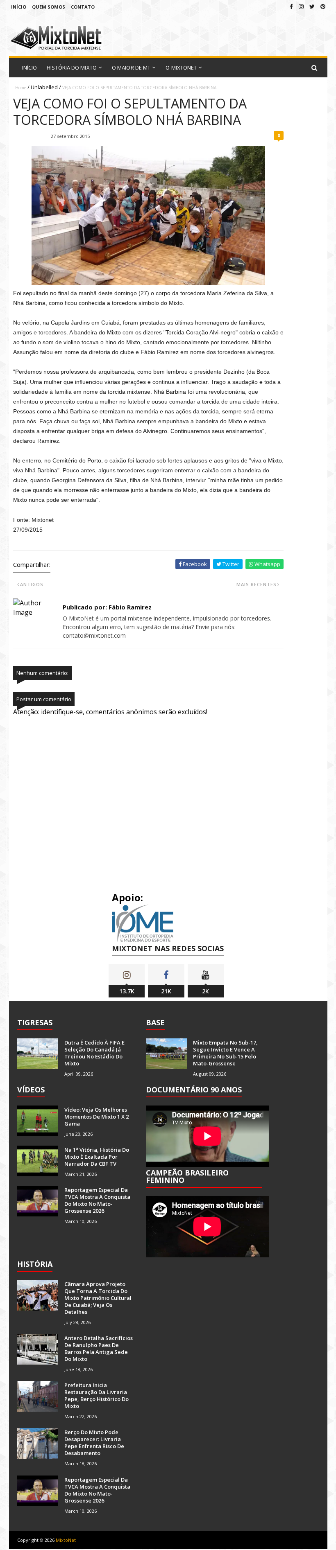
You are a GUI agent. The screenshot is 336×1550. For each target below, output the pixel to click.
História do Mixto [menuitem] (72, 67)
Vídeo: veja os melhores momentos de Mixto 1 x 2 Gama (96, 1116)
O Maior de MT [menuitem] (131, 67)
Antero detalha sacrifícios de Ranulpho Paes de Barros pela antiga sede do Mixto (98, 1348)
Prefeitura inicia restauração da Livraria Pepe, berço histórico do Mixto (96, 1395)
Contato (83, 7)
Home (20, 87)
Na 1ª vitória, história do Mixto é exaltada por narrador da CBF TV (96, 1156)
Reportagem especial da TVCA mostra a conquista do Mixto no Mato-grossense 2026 (97, 1200)
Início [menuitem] (29, 67)
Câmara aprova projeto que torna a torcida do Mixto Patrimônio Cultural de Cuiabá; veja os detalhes (98, 1297)
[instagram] (301, 6)
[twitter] (312, 6)
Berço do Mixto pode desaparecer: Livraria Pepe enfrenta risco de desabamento (94, 1442)
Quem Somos (48, 7)
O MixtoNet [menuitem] (181, 67)
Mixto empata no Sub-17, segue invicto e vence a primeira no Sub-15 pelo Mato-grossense (225, 1053)
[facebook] (291, 6)
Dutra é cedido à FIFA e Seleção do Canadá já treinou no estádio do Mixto (94, 1053)
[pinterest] (322, 6)
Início (18, 7)
